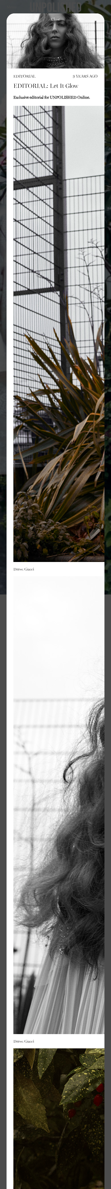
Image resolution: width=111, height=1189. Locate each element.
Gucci (29, 569)
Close (55, 19)
